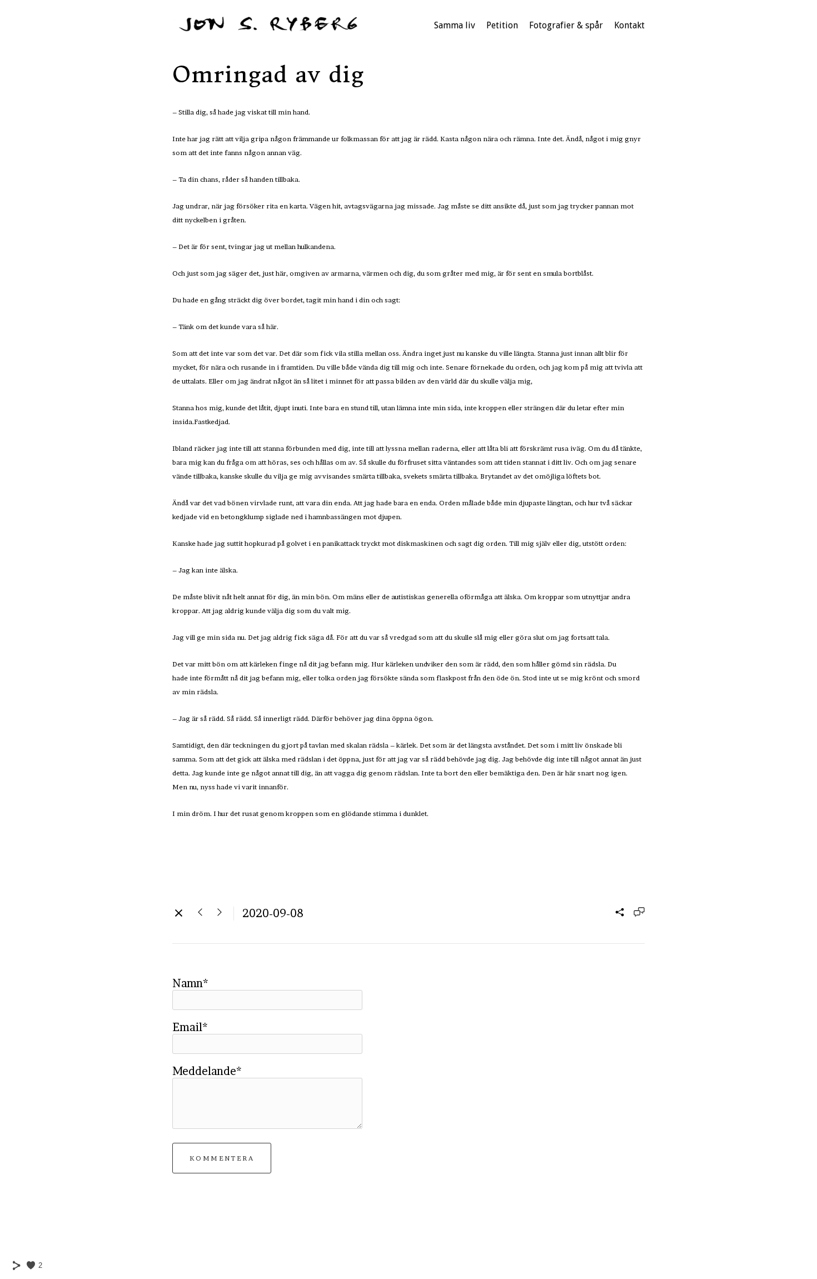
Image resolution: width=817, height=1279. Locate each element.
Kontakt (629, 25)
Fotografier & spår (566, 25)
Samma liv (454, 25)
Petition (502, 25)
